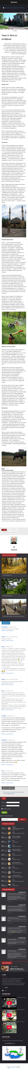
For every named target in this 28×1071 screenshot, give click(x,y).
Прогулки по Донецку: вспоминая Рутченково (13, 616)
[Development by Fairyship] (14, 1067)
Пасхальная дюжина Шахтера (18, 833)
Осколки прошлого (16, 862)
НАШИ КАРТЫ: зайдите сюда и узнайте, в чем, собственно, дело (17, 969)
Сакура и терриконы (16, 837)
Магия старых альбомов (17, 877)
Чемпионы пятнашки (16, 846)
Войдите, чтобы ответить (7, 630)
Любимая (3, 740)
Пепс (2, 770)
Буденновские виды (7, 595)
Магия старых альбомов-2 (17, 863)
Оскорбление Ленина (16, 855)
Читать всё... (10, 901)
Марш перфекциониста (17, 872)
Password (3, 805)
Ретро (13, 832)
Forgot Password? (8, 815)
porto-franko (4, 627)
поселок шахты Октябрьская (9, 532)
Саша (2, 690)
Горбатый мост (15, 885)
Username (3, 802)
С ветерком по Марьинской (18, 881)
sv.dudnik (3, 715)
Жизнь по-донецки (16, 836)
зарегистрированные (12, 792)
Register (2, 815)
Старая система (15, 868)
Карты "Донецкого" (15, 966)
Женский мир (15, 842)
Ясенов (3, 636)
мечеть (14, 529)
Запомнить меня (6, 808)
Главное (14, 827)
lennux (3, 646)
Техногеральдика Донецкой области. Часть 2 (18, 829)
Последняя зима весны (17, 850)
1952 (9, 529)
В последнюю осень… (7, 575)
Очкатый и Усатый (16, 859)
